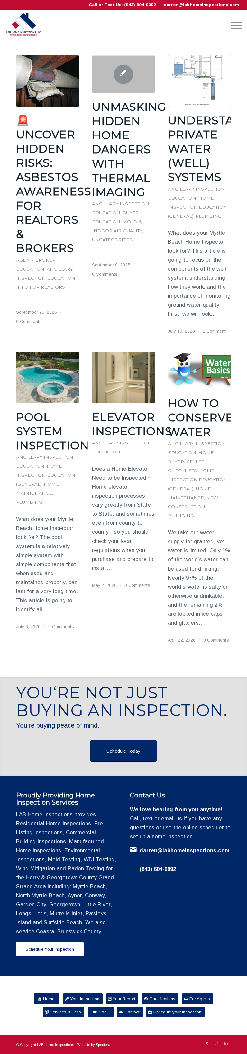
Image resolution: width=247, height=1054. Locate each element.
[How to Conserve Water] (199, 370)
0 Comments (29, 321)
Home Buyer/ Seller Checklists (191, 461)
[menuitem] (233, 24)
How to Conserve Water (200, 417)
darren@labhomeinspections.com (201, 4)
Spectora (103, 1045)
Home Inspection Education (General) (197, 207)
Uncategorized (112, 239)
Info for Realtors (40, 287)
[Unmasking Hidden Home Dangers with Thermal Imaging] (123, 74)
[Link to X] (207, 1043)
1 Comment (214, 331)
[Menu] (233, 24)
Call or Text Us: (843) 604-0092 (122, 4)
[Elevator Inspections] (123, 377)
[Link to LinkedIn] (226, 1043)
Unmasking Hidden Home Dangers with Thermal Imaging (129, 149)
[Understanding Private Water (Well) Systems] (199, 81)
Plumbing (209, 216)
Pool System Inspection (52, 431)
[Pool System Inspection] (47, 377)
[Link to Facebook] (197, 1043)
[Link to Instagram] (216, 1043)
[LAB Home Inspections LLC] (23, 24)
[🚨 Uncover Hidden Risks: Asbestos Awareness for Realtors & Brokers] (47, 81)
